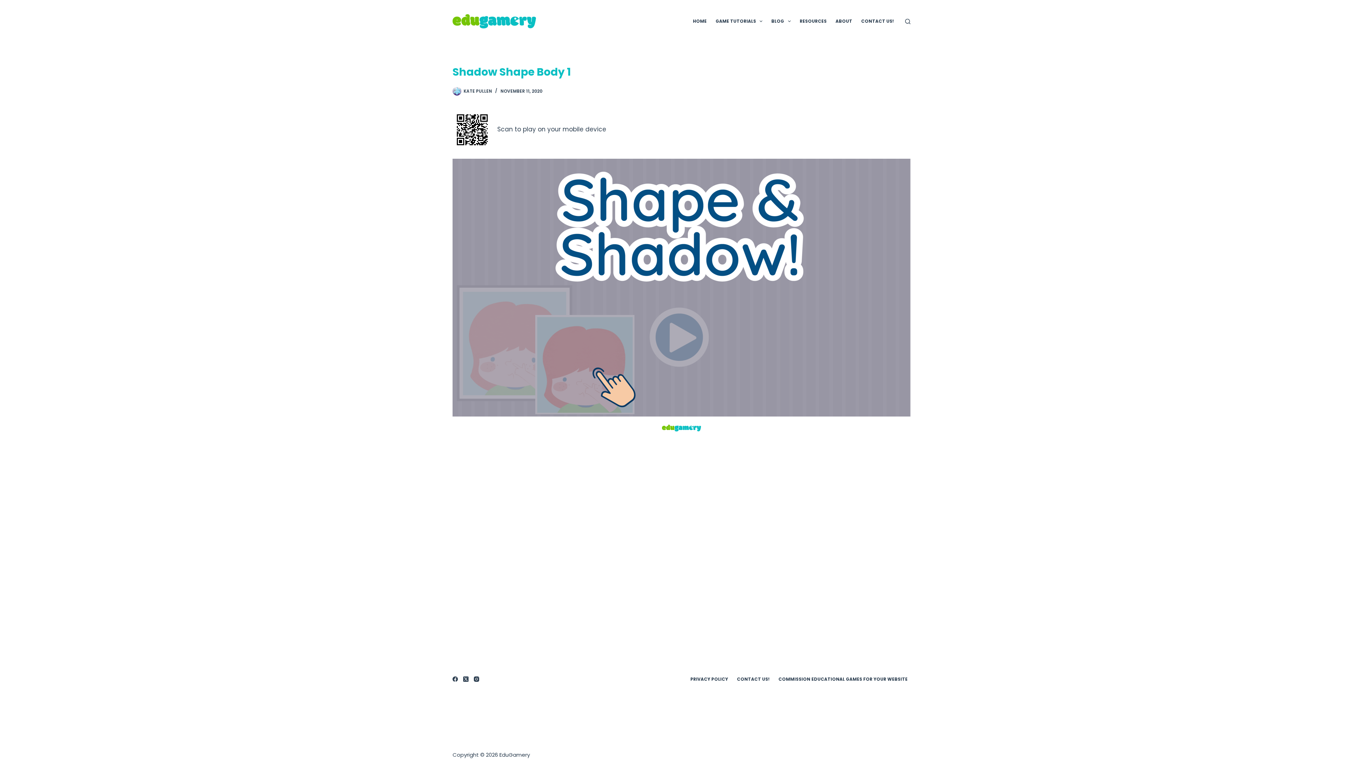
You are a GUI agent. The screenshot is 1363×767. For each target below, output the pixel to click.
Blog (777, 21)
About (844, 21)
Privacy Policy (709, 679)
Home (700, 21)
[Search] (907, 21)
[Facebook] (455, 679)
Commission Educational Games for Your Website (843, 679)
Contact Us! (877, 21)
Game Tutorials (736, 21)
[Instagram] (476, 679)
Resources (813, 21)
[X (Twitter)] (466, 679)
